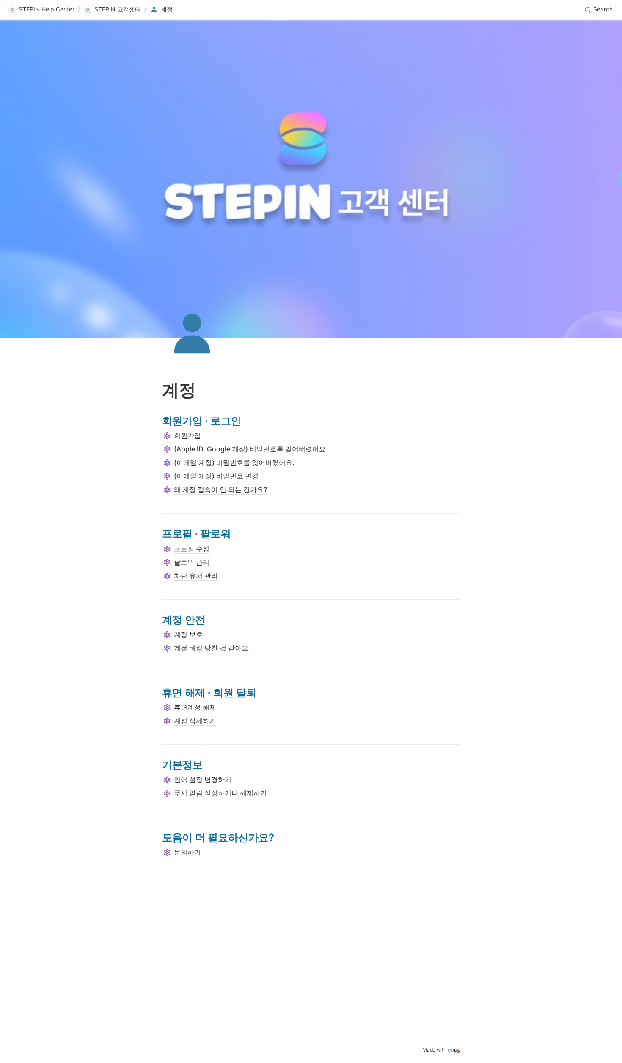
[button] (41, 10)
